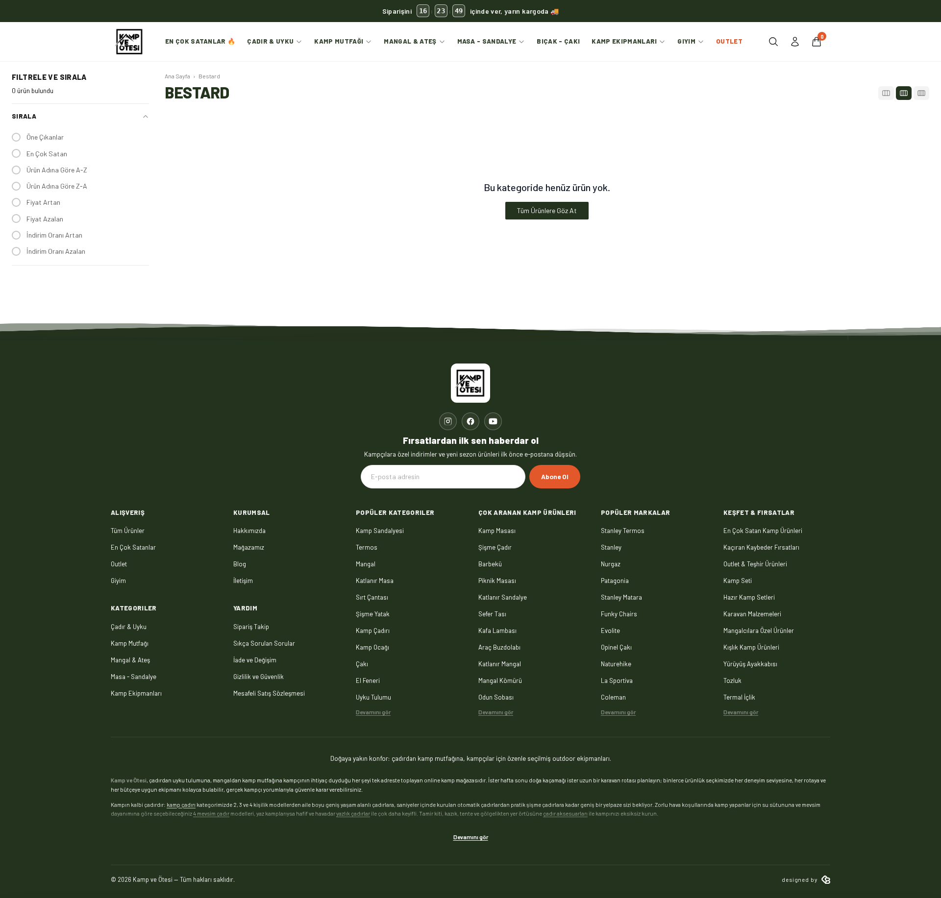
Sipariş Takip (251, 627)
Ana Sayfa (177, 76)
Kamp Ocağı (372, 647)
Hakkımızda (249, 530)
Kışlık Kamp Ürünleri (751, 647)
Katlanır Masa (375, 580)
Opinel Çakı (616, 647)
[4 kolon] (904, 93)
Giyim (686, 41)
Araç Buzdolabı (499, 647)
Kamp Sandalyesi (380, 530)
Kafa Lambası (497, 630)
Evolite (610, 630)
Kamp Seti (737, 580)
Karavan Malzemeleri (752, 614)
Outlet (729, 41)
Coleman (613, 697)
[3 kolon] (886, 93)
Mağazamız (248, 547)
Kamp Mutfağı (338, 41)
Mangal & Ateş (410, 41)
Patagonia (615, 580)
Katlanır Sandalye (502, 597)
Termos (366, 547)
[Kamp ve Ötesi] (129, 41)
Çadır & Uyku (270, 41)
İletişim (243, 580)
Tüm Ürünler (128, 530)
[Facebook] (470, 421)
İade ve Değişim (254, 660)
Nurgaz (610, 564)
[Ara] (773, 41)
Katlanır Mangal (499, 664)
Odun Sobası (496, 697)
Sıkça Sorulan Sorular (264, 643)
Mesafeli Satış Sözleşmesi (269, 693)
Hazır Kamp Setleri (749, 597)
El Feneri (368, 680)
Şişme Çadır (495, 547)
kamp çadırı (181, 804)
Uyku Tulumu (373, 697)
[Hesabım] (795, 41)
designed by (799, 879)
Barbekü (490, 564)
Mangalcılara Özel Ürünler (758, 630)
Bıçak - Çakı (558, 41)
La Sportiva (617, 680)
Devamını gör (373, 711)
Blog (239, 564)
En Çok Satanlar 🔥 (200, 41)
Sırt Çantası (372, 597)
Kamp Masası (497, 530)
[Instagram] (448, 421)
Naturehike (616, 664)
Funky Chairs (619, 614)
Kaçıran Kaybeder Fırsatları (761, 547)
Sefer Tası (492, 614)
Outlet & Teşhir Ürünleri (755, 564)
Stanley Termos (622, 530)
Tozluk (732, 680)
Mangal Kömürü (500, 680)
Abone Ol (555, 476)
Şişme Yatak (373, 614)
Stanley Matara (621, 597)
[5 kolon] (921, 93)
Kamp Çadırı (373, 630)
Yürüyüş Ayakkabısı (750, 664)
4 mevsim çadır (211, 813)
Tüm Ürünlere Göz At (547, 210)
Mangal (365, 564)
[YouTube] (493, 421)
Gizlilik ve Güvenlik (258, 676)
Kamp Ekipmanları (624, 41)
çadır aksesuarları (565, 813)
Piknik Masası (497, 580)
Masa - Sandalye (487, 41)
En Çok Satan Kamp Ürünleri (762, 530)
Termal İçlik (739, 697)
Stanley (611, 547)
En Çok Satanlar (133, 547)
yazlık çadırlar (353, 813)
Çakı (362, 664)
